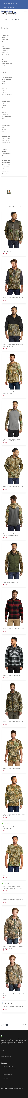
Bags (3, 41)
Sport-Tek (4, 158)
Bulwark (4, 90)
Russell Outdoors (16, 19)
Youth (3, 65)
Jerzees (4, 123)
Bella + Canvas (5, 86)
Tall (3, 59)
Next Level (4, 129)
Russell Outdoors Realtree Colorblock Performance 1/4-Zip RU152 (12, 439)
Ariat (3, 83)
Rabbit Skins (5, 147)
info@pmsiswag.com (9, 7)
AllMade (4, 75)
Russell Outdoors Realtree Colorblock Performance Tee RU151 (12, 827)
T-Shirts (4, 57)
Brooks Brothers (6, 88)
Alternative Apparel (7, 77)
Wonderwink (5, 171)
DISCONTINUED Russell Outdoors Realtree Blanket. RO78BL (13, 1007)
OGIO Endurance (6, 136)
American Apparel (6, 79)
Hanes (3, 121)
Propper (4, 145)
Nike (3, 131)
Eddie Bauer (5, 114)
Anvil (3, 81)
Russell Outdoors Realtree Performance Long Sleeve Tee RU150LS (13, 392)
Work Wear (6, 35)
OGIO (3, 134)
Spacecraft (5, 155)
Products (8, 19)
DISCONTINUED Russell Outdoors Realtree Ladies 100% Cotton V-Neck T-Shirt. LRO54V (13, 900)
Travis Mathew (6, 164)
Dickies (4, 108)
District (4, 112)
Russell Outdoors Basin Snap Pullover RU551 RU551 (13, 629)
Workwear (4, 61)
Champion (4, 99)
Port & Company (6, 138)
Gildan (4, 118)
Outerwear (5, 50)
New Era (4, 127)
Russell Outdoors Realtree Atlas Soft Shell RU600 (13, 722)
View (5, 245)
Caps (3, 46)
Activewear (5, 39)
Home (2, 19)
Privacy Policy (4, 1054)
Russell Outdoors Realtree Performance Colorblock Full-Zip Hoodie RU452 (12, 581)
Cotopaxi (4, 105)
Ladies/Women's (6, 48)
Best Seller (18, 206)
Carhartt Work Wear (7, 97)
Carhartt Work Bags (7, 94)
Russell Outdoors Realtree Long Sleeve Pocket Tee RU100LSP (14, 814)
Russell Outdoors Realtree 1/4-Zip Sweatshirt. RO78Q (14, 994)
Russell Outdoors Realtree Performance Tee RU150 (13, 874)
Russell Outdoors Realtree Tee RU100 (12, 768)
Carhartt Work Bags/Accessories (11, 44)
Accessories (5, 37)
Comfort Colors (6, 101)
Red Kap (4, 110)
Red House (4, 149)
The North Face (6, 160)
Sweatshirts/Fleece (7, 55)
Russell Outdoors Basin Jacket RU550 (11, 675)
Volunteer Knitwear (7, 169)
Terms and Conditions (6, 1056)
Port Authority (5, 140)
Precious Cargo (6, 142)
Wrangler (4, 173)
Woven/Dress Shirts (7, 63)
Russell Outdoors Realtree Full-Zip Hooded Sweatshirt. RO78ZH (13, 947)
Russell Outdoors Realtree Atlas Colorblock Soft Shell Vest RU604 (13, 345)
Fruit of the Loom (6, 116)
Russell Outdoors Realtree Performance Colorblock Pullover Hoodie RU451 (12, 534)
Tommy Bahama (6, 162)
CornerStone (5, 103)
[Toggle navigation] (25, 12)
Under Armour (5, 166)
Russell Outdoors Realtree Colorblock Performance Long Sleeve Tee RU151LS (12, 887)
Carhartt (4, 92)
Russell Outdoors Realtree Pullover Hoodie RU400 (13, 487)
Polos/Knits (5, 52)
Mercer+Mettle (6, 125)
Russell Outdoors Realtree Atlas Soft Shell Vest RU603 (13, 298)
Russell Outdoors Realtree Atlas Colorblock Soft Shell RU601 (13, 250)
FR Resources (6, 33)
